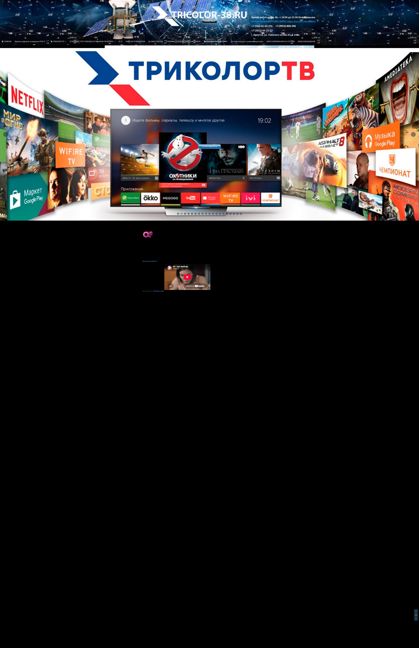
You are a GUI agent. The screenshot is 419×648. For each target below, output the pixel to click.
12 (216, 214)
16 (230, 214)
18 (237, 214)
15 (227, 214)
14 (223, 214)
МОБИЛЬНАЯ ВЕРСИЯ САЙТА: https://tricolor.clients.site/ (283, 21)
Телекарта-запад (158, 291)
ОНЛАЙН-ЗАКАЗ (209, 21)
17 (234, 214)
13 (220, 214)
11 (213, 214)
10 (209, 214)
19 (241, 214)
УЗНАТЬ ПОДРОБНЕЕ (209, 146)
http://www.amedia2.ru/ (149, 261)
